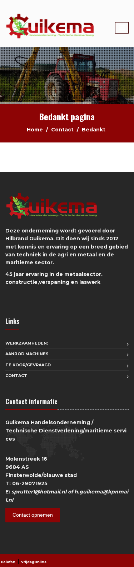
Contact (62, 129)
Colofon (8, 562)
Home (35, 129)
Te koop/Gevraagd (28, 364)
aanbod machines (27, 353)
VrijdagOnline (33, 562)
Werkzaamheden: (26, 343)
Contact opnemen (33, 515)
